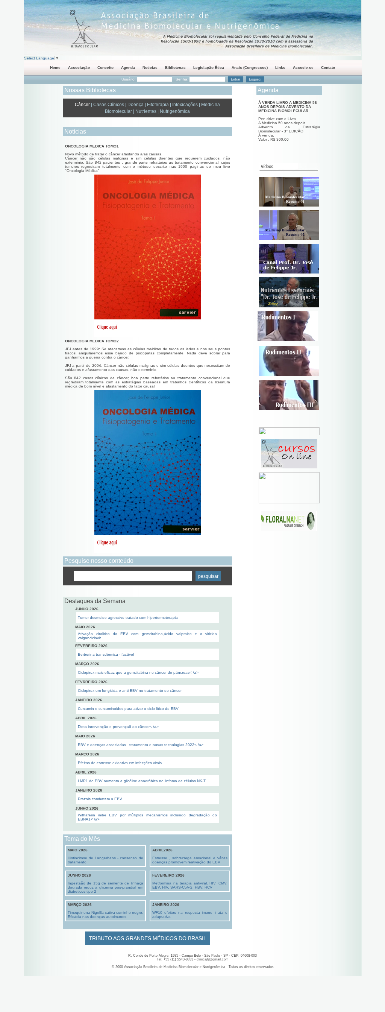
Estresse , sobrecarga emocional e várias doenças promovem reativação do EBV (190, 860)
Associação (79, 67)
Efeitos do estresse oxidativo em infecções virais (120, 763)
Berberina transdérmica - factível (106, 654)
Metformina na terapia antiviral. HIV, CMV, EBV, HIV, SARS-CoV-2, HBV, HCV (190, 885)
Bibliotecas (175, 67)
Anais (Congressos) (250, 67)
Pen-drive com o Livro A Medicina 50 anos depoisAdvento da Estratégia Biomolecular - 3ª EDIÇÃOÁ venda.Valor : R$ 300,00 (289, 129)
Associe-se (303, 67)
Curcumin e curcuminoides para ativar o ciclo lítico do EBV (128, 709)
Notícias (150, 67)
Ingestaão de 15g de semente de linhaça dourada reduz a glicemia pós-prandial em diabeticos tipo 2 (105, 887)
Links (280, 67)
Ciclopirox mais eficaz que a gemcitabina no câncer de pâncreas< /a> (138, 672)
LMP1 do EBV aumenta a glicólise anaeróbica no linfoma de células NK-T (142, 781)
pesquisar (208, 576)
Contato (328, 67)
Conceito (105, 67)
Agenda (128, 67)
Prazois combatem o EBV (100, 799)
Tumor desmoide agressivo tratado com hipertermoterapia (128, 617)
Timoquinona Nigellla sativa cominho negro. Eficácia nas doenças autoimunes (105, 914)
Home (55, 67)
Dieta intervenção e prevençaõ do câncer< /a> (118, 727)
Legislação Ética (208, 67)
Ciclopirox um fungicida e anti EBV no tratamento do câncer (130, 690)
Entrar (235, 79)
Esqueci (255, 79)
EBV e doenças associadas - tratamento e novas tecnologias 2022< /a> (140, 745)
